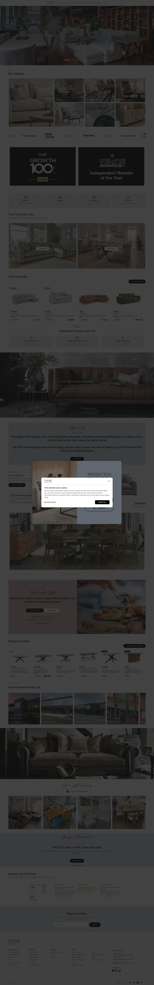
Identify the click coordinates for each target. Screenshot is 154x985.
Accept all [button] (102, 502)
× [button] (109, 481)
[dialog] (77, 492)
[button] (50, 502)
